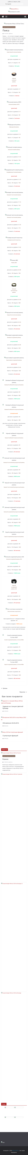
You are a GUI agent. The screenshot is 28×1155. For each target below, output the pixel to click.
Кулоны (5, 688)
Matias (11, 33)
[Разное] (14, 753)
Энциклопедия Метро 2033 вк (9, 27)
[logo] (3, 1142)
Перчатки (22, 692)
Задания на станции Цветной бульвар (13, 707)
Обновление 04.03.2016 (11, 723)
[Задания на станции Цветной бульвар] (14, 701)
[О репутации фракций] (12, 732)
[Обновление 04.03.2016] (14, 717)
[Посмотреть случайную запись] (25, 16)
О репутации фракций (10, 736)
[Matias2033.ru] (3, 16)
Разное (5, 759)
